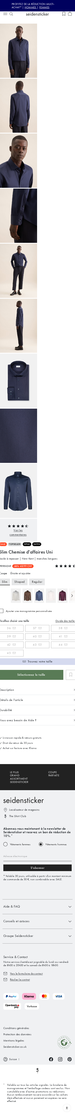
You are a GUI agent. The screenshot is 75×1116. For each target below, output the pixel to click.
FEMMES (44, 7)
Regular (37, 582)
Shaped (19, 582)
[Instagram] (60, 1059)
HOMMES (31, 7)
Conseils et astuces (16, 921)
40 (35, 636)
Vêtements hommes (56, 844)
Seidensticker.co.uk (14, 1047)
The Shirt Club (17, 816)
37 (35, 628)
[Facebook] (51, 1059)
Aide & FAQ (11, 906)
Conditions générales (16, 1028)
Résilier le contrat (20, 979)
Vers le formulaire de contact (26, 973)
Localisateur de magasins (24, 809)
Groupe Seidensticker (18, 936)
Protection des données (17, 1034)
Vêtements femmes (20, 844)
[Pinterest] (70, 1059)
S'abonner (37, 868)
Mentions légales (13, 1040)
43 (35, 644)
